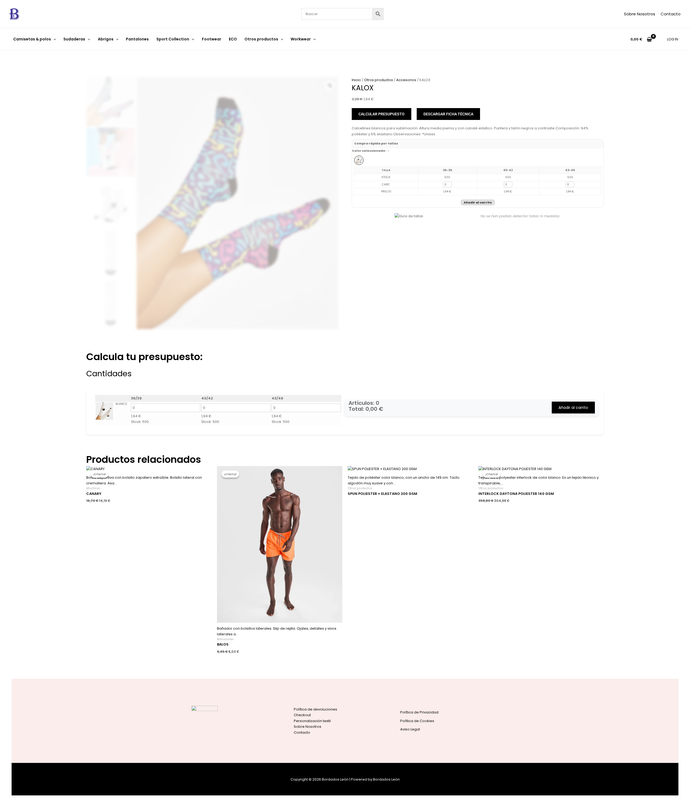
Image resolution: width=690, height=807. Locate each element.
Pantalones (137, 39)
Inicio (356, 79)
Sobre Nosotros (639, 14)
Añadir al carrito (478, 202)
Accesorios (406, 79)
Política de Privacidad (419, 712)
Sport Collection (172, 39)
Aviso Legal (410, 729)
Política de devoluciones (315, 709)
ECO (233, 39)
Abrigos (105, 39)
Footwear (211, 39)
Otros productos (261, 39)
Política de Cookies (417, 720)
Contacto (671, 14)
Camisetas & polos (32, 39)
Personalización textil (312, 720)
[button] (53, 39)
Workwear (301, 39)
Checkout (302, 715)
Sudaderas (74, 39)
